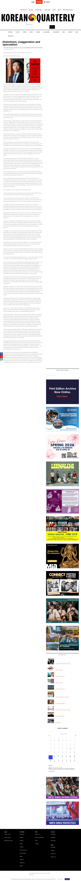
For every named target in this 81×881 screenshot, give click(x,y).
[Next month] (75, 735)
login (33, 2)
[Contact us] (1, 359)
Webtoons (22, 862)
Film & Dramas (23, 850)
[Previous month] (49, 735)
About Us (37, 834)
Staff (36, 840)
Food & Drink (23, 853)
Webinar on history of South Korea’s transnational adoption (62, 768)
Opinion (21, 840)
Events (21, 865)
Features (22, 834)
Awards (37, 843)
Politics (21, 837)
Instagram (53, 837)
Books (21, 843)
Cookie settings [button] (60, 879)
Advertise (53, 847)
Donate (39, 2)
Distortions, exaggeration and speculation (21, 43)
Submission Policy (8, 840)
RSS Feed (53, 840)
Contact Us (53, 853)
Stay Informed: (29, 24)
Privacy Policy (7, 837)
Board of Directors (39, 837)
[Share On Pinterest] (1, 356)
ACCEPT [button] (67, 879)
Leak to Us (53, 856)
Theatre (21, 847)
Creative (22, 859)
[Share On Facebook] (1, 353)
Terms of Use (7, 834)
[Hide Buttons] (0, 361)
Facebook (53, 834)
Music (21, 856)
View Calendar (51, 771)
